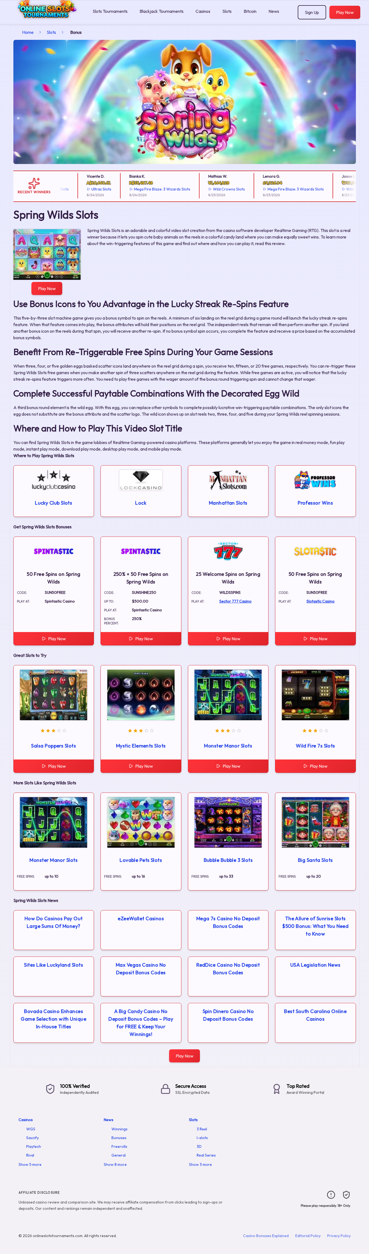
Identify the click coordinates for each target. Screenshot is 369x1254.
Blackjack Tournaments (162, 11)
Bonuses (118, 1137)
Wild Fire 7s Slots (315, 746)
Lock (140, 503)
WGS (30, 1129)
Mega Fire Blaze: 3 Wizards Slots (145, 189)
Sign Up (312, 12)
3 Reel (202, 1129)
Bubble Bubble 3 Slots (228, 860)
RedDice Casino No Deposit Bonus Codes (228, 969)
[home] (45, 20)
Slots (227, 11)
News (273, 11)
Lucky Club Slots (53, 503)
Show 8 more (115, 1164)
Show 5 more (30, 1164)
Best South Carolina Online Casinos (315, 1015)
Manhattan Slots (228, 503)
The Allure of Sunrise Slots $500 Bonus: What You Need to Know (315, 926)
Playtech (33, 1146)
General (118, 1155)
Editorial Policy (308, 1235)
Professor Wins (315, 503)
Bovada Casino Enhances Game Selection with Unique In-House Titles (53, 1019)
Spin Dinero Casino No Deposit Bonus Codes (228, 1015)
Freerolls (119, 1146)
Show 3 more (200, 1164)
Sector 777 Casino (235, 601)
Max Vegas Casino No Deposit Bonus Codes (141, 969)
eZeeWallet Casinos (141, 918)
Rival (30, 1155)
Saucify (32, 1137)
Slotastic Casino (320, 601)
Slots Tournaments (110, 11)
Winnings (119, 1129)
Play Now (345, 12)
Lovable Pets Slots (141, 860)
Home (28, 32)
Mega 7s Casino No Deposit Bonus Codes (228, 922)
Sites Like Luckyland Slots (53, 965)
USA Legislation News (315, 965)
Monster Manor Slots (228, 746)
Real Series (206, 1155)
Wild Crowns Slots (212, 189)
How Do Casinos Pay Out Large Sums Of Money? (54, 922)
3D (199, 1146)
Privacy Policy (339, 1235)
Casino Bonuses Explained (266, 1235)
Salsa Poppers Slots (53, 746)
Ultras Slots (85, 189)
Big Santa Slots (315, 860)
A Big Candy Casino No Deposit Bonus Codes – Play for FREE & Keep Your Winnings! (140, 1022)
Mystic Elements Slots (141, 746)
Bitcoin (250, 11)
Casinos (203, 11)
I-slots (202, 1137)
